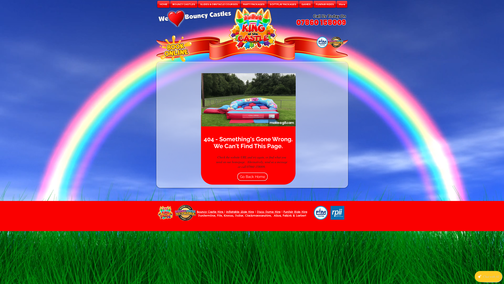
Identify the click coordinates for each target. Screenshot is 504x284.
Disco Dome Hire (269, 212)
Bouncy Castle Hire (210, 212)
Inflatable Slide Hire (240, 212)
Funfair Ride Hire (295, 212)
